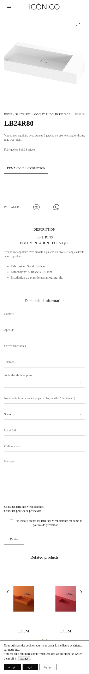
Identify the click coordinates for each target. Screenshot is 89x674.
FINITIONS (44, 237)
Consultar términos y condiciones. (24, 506)
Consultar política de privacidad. (23, 510)
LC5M (65, 631)
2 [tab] (46, 639)
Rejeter (30, 667)
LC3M (23, 631)
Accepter (12, 667)
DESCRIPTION (44, 229)
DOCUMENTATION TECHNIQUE (44, 243)
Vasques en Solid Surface (52, 114)
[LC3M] (23, 599)
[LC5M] (65, 599)
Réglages (47, 667)
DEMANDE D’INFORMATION (26, 168)
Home (8, 114)
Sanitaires (22, 114)
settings (24, 658)
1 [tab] (42, 640)
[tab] (44, 229)
